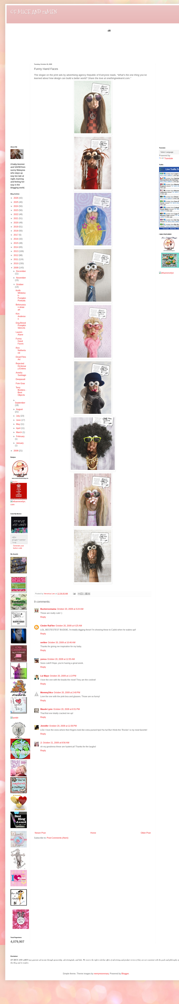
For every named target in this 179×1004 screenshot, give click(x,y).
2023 (16, 210)
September (20, 403)
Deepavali (20, 379)
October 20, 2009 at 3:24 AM (70, 609)
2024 (16, 206)
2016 (16, 239)
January (20, 443)
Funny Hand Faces (19, 341)
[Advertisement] (92, 810)
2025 (16, 202)
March (19, 432)
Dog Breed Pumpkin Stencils (21, 325)
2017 (16, 235)
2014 (16, 247)
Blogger (125, 973)
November (21, 278)
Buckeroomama (48, 609)
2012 (16, 255)
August (19, 409)
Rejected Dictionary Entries (21, 366)
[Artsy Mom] (14, 481)
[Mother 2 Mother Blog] (19, 479)
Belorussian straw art (21, 307)
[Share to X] (84, 593)
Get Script (166, 228)
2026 (16, 198)
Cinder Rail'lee (47, 626)
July (18, 416)
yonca (43, 659)
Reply (43, 617)
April (18, 428)
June (18, 420)
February (20, 436)
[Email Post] (74, 594)
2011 (16, 259)
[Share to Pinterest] (89, 593)
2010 (16, 263)
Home (93, 833)
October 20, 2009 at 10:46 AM (61, 642)
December (21, 271)
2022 (16, 214)
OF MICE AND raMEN (33, 12)
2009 (16, 268)
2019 (16, 227)
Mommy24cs (46, 692)
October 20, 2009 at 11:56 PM (63, 726)
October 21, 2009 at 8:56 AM (56, 743)
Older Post (146, 833)
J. (41, 743)
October (19, 284)
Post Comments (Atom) (57, 838)
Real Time (173, 228)
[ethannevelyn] (18, 504)
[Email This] (79, 593)
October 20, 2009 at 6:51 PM (66, 709)
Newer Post (40, 833)
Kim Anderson (21, 316)
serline (43, 642)
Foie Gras (20, 383)
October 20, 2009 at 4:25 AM (69, 626)
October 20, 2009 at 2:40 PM (67, 692)
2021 (16, 218)
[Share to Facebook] (86, 593)
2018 (16, 231)
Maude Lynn (46, 709)
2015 (16, 243)
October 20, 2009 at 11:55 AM (61, 659)
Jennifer (44, 726)
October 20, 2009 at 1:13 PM (63, 676)
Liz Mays (44, 676)
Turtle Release (170, 226)
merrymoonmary (101, 973)
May (18, 424)
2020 (16, 222)
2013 (16, 251)
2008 (16, 451)
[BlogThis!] (81, 593)
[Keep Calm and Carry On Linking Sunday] (18, 498)
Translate (168, 158)
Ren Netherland (21, 350)
